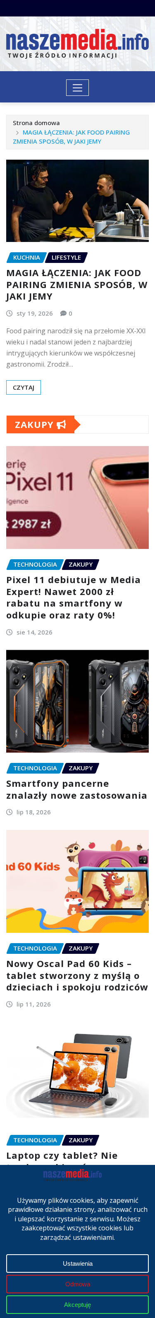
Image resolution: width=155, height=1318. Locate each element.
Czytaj (23, 387)
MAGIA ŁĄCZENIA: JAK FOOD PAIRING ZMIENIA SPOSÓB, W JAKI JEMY (77, 284)
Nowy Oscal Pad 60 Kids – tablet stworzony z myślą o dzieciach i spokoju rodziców (77, 975)
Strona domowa (36, 123)
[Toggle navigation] (77, 87)
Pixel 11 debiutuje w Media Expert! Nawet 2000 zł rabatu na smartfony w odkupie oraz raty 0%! (73, 597)
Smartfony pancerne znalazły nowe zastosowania (77, 789)
